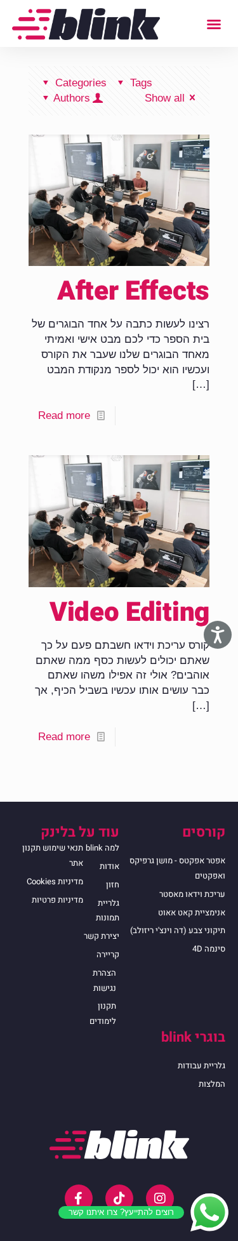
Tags (141, 83)
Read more (64, 415)
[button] (213, 24)
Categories (81, 83)
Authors (71, 98)
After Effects (133, 291)
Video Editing (129, 612)
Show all (165, 98)
